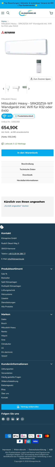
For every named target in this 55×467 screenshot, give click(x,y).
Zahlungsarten (7, 369)
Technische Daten (27, 169)
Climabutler (6, 344)
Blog (3, 389)
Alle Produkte (7, 306)
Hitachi (4, 335)
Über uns (5, 393)
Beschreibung (27, 164)
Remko (4, 331)
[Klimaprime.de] (27, 13)
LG (2, 348)
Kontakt (4, 397)
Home (4, 21)
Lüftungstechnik (8, 290)
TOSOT (4, 356)
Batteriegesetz (7, 385)
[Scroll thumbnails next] (29, 89)
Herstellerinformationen (27, 180)
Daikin (3, 319)
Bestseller (5, 278)
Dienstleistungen (8, 302)
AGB (51, 449)
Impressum (6, 449)
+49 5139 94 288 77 (16, 253)
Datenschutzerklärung (37, 449)
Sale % (4, 274)
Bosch (4, 323)
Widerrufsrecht (20, 449)
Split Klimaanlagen (9, 282)
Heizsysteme (6, 294)
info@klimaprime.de (16, 259)
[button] (6, 88)
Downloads (27, 175)
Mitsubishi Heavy (8, 327)
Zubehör (4, 298)
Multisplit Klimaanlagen (11, 286)
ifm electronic (7, 352)
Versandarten (6, 373)
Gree (3, 340)
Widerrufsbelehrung (9, 381)
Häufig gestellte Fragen (11, 377)
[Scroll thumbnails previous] (3, 89)
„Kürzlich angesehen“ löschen (16, 206)
